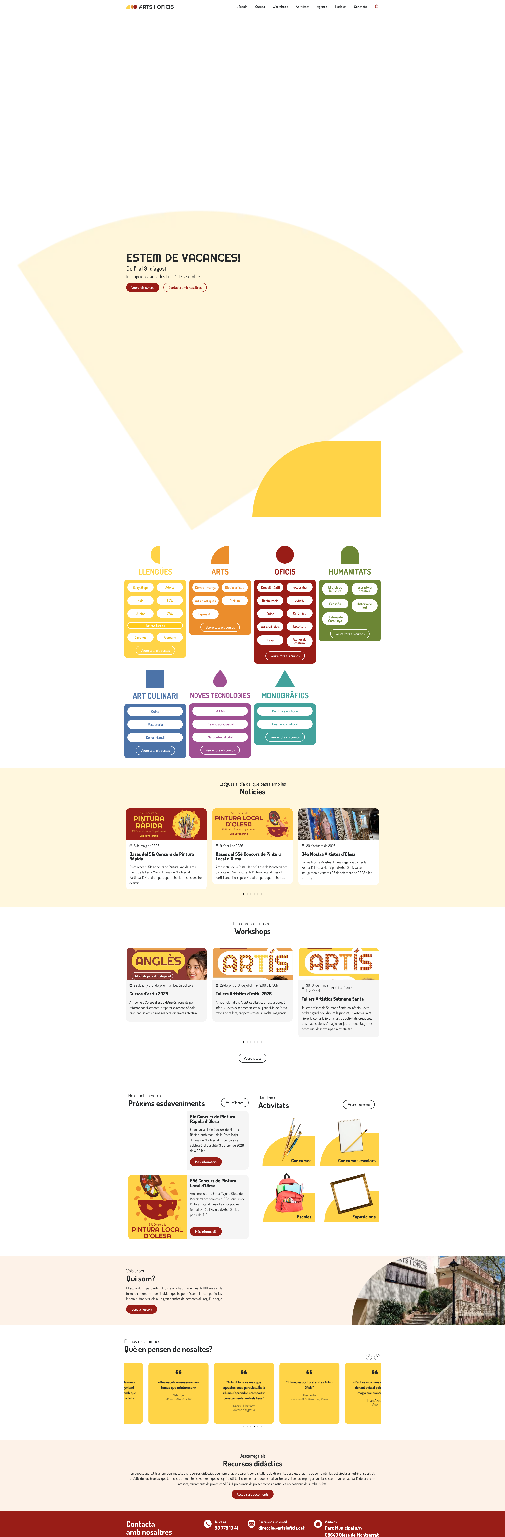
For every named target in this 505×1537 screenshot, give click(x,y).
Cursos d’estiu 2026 (148, 993)
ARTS (220, 571)
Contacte (360, 6)
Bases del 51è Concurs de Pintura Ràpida (161, 856)
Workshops (280, 6)
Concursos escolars (357, 1160)
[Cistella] (377, 6)
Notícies (340, 6)
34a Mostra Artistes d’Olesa (328, 854)
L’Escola (242, 6)
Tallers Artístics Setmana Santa (333, 999)
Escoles (304, 1217)
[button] (243, 894)
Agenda (322, 6)
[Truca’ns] (208, 1524)
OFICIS (285, 571)
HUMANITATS (350, 571)
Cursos (260, 6)
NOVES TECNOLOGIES (220, 695)
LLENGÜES (155, 571)
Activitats (302, 6)
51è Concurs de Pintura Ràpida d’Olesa (212, 1118)
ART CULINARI (155, 696)
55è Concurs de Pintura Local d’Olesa (213, 1182)
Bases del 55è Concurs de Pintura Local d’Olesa (248, 856)
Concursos (301, 1160)
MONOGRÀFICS (285, 695)
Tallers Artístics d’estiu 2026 (244, 993)
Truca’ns (220, 1522)
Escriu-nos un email (272, 1522)
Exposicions (364, 1217)
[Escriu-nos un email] (251, 1524)
